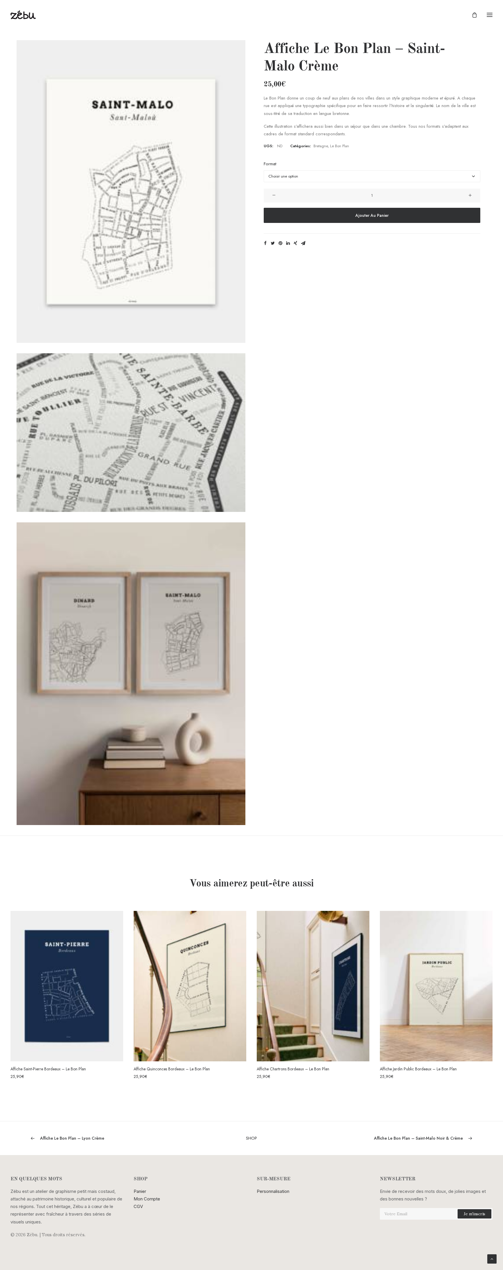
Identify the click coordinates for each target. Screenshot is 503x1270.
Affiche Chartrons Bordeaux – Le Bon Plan (170, 1069)
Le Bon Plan (339, 146)
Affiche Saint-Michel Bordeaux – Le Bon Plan (418, 1069)
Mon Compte (147, 1199)
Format (270, 164)
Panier (140, 1191)
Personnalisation (273, 1191)
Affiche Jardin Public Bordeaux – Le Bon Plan (295, 1069)
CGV (138, 1206)
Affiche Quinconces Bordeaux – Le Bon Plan (48, 1069)
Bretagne (321, 146)
